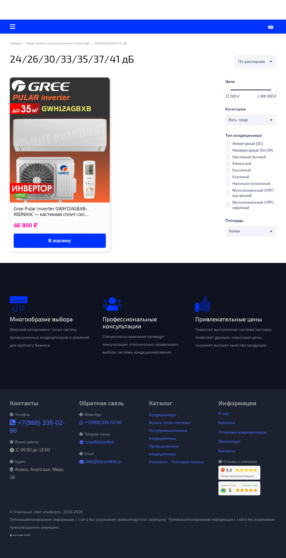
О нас (223, 413)
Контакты (226, 451)
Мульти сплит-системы (169, 422)
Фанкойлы (158, 462)
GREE (20, 195)
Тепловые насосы (187, 462)
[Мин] (228, 90)
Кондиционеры (162, 415)
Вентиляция (229, 441)
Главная (15, 43)
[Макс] (273, 90)
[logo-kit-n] (41, 10)
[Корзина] (270, 26)
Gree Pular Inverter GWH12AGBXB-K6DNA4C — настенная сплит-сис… (51, 211)
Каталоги (226, 422)
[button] (97, 10)
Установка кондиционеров (242, 432)
